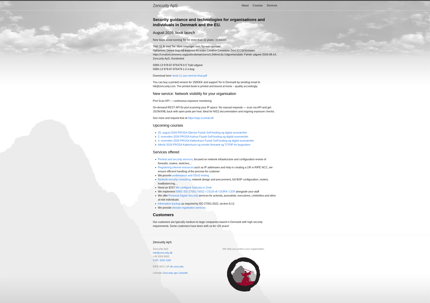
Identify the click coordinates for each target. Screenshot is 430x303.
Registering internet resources (176, 167)
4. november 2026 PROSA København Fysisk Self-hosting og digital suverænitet (206, 140)
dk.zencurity (177, 266)
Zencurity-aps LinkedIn (175, 272)
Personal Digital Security (183, 195)
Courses (258, 5)
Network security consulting (174, 179)
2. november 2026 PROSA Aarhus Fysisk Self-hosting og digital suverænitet (203, 136)
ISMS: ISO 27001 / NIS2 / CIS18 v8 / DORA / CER (205, 191)
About (245, 5)
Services (272, 5)
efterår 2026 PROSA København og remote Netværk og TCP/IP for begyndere (204, 144)
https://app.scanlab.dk (201, 118)
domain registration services (189, 207)
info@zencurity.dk (163, 252)
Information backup (169, 203)
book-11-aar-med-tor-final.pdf (190, 75)
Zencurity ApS (165, 5)
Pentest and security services (175, 159)
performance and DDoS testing (190, 175)
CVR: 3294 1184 (162, 260)
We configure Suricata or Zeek (194, 187)
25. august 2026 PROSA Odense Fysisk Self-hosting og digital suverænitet (202, 132)
